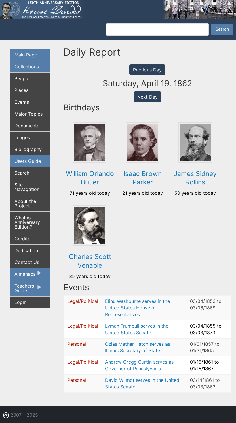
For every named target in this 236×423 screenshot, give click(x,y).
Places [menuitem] (21, 90)
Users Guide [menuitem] (27, 161)
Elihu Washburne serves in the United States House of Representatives (137, 307)
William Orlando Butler (90, 178)
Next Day (147, 97)
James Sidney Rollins (195, 178)
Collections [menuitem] (26, 66)
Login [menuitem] (20, 302)
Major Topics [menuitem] (28, 114)
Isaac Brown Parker (142, 178)
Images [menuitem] (22, 137)
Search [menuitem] (21, 173)
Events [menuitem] (21, 102)
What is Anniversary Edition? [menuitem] (27, 222)
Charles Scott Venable (90, 261)
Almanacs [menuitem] (22, 275)
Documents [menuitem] (26, 126)
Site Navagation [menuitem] (26, 187)
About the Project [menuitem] (25, 203)
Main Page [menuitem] (25, 55)
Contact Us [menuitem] (26, 262)
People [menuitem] (21, 78)
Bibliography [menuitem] (28, 149)
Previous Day (147, 70)
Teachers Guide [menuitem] (22, 289)
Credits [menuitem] (22, 238)
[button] (90, 160)
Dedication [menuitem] (26, 250)
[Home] (118, 9)
